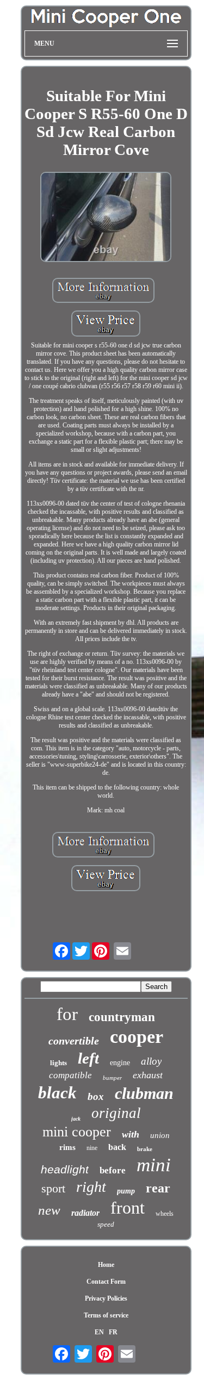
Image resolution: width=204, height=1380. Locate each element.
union (160, 1135)
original (116, 1113)
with (130, 1134)
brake (144, 1149)
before (113, 1170)
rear (158, 1188)
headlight (65, 1169)
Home (106, 1265)
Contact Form (106, 1281)
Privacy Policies (106, 1298)
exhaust (148, 1075)
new (49, 1210)
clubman (144, 1093)
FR (113, 1332)
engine (120, 1063)
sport (53, 1188)
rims (67, 1147)
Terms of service (106, 1315)
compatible (70, 1075)
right (91, 1186)
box (96, 1096)
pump (126, 1191)
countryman (122, 1017)
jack (76, 1119)
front (127, 1207)
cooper (136, 1037)
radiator (85, 1212)
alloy (151, 1061)
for (67, 1014)
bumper (112, 1077)
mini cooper (76, 1132)
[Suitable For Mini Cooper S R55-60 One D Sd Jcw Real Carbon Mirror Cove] (106, 218)
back (117, 1147)
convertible (73, 1041)
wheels (165, 1213)
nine (91, 1148)
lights (58, 1063)
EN (99, 1332)
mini (154, 1165)
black (57, 1092)
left (88, 1058)
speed (105, 1224)
